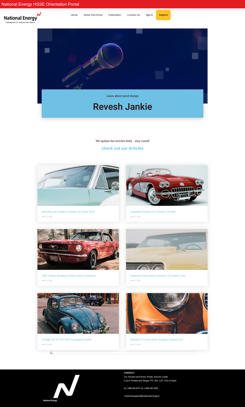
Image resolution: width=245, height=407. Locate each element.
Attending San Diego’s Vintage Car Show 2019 (68, 211)
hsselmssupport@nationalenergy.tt (141, 396)
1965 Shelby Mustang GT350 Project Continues (69, 275)
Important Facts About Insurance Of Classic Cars (158, 275)
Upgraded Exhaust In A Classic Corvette (153, 211)
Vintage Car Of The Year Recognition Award (66, 339)
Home (74, 15)
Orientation (114, 15)
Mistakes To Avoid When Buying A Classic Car (156, 339)
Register (163, 15)
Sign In (149, 15)
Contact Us (133, 15)
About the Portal (93, 15)
